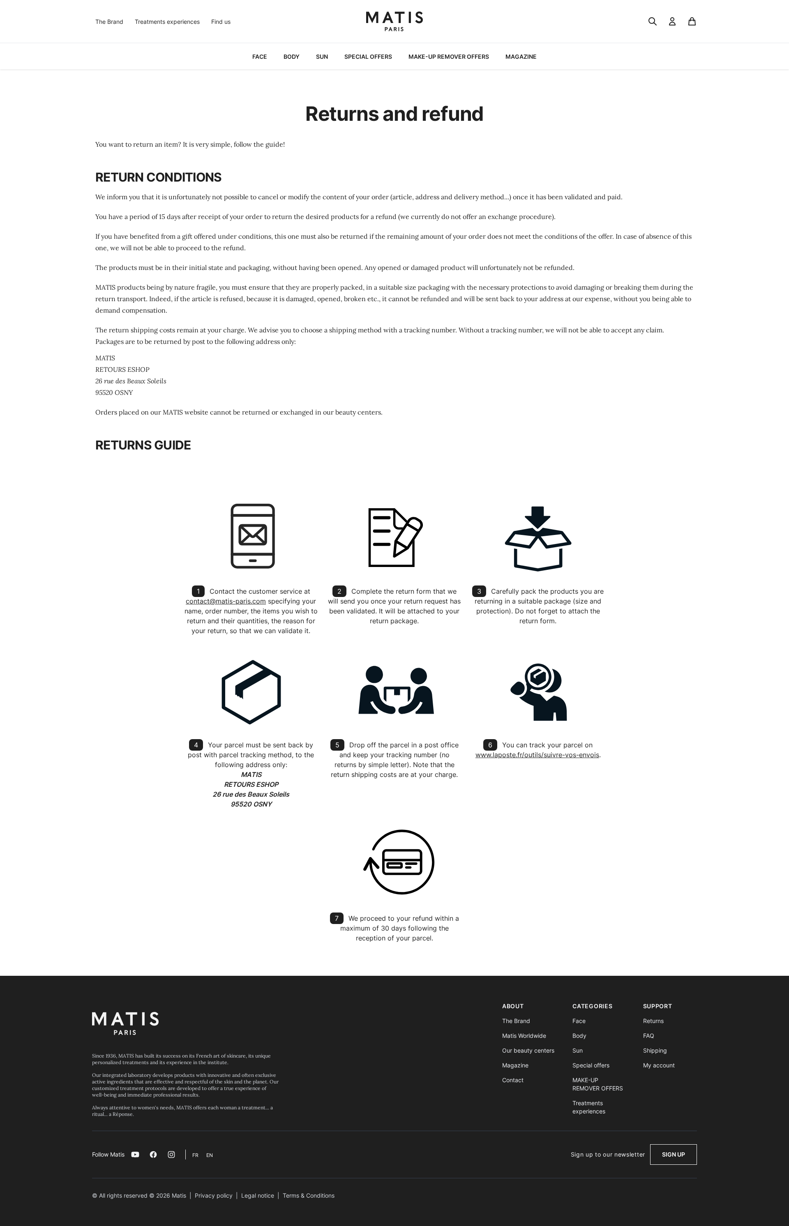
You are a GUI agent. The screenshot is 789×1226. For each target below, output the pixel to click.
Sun (577, 1050)
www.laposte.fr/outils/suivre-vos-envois (537, 755)
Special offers (590, 1065)
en (209, 1155)
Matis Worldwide (524, 1035)
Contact (513, 1079)
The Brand (109, 21)
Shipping (655, 1050)
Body (579, 1035)
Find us (221, 21)
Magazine (515, 1065)
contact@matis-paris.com (226, 601)
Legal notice (257, 1195)
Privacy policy (214, 1195)
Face (579, 1020)
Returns (653, 1020)
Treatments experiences (167, 21)
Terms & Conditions (309, 1195)
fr (196, 1155)
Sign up (673, 1154)
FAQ (648, 1035)
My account (659, 1065)
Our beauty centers (528, 1050)
